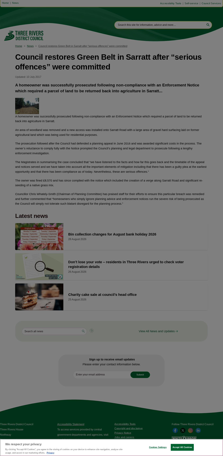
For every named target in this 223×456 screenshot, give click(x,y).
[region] (111, 447)
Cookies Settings (158, 447)
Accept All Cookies (182, 447)
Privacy (50, 452)
